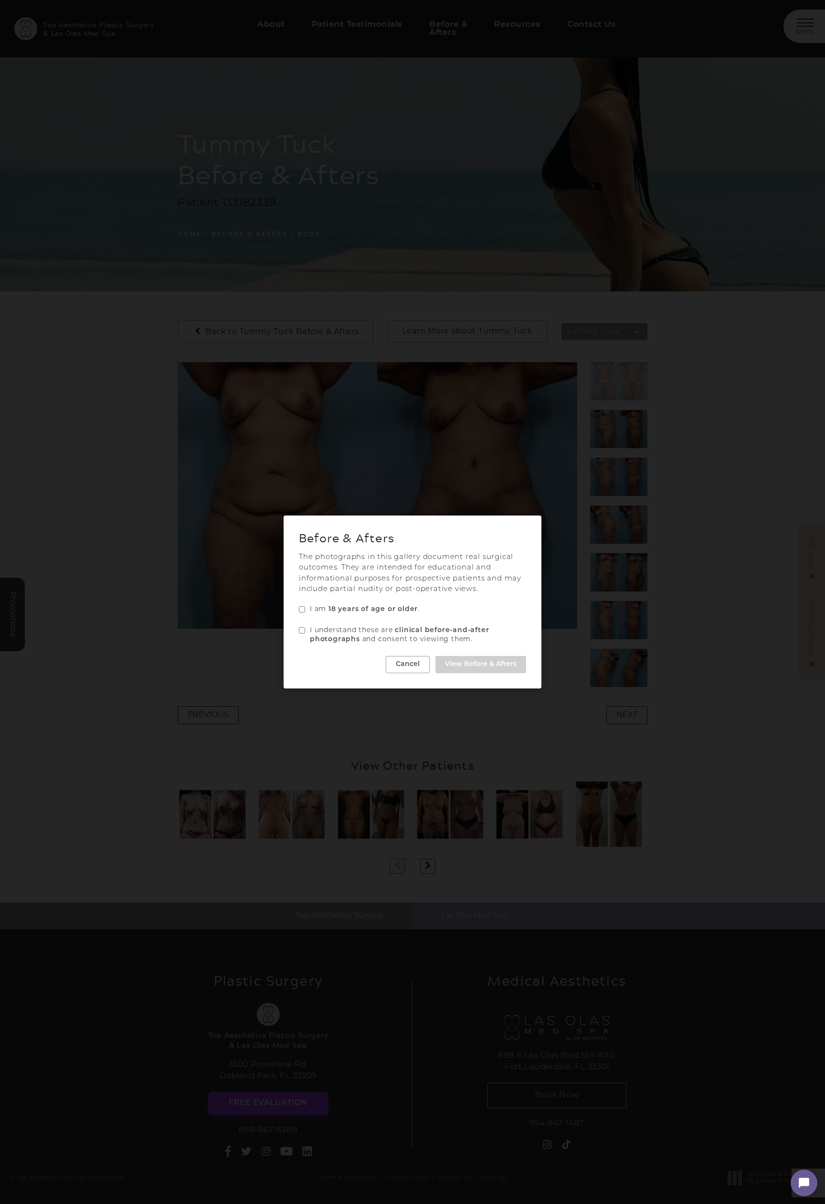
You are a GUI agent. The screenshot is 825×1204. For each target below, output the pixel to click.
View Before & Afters (481, 664)
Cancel (408, 664)
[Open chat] (804, 1183)
